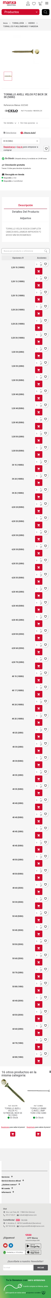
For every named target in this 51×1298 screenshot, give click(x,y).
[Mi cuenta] (28, 3)
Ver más (24, 1220)
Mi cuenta (6, 1188)
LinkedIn (11, 1245)
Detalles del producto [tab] (25, 211)
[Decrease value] (40, 266)
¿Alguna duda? (29, 133)
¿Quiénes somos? (9, 1185)
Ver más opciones (29, 123)
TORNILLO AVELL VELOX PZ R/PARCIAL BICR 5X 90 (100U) (12, 1111)
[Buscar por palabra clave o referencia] (45, 12)
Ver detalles (10, 123)
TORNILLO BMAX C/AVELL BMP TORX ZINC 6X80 (38, 1110)
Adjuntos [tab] (25, 218)
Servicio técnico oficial (11, 1181)
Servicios (6, 1177)
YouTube (5, 1245)
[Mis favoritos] (34, 3)
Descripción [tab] (25, 205)
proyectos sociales (33, 1293)
